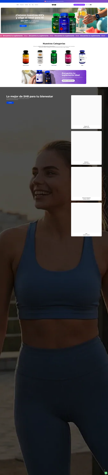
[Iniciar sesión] (88, 4)
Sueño (26, 65)
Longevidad (54, 65)
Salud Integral (39, 65)
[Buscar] (86, 4)
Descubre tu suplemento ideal (79, 4)
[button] (22, 58)
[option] (26, 58)
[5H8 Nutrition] (26, 57)
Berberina (86, 162)
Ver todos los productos (34, 25)
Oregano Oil (86, 126)
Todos (68, 65)
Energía (82, 65)
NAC (86, 233)
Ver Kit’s (23, 25)
